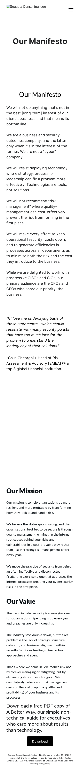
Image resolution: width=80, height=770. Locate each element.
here (71, 761)
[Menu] (71, 10)
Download (40, 741)
